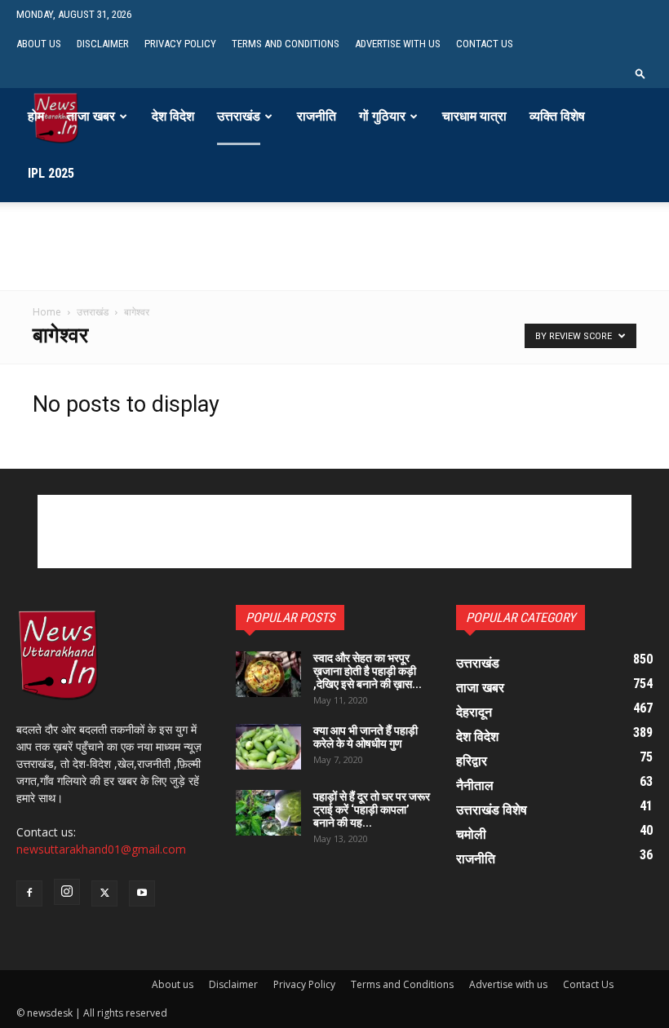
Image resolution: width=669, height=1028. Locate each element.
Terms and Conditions (285, 44)
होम (36, 116)
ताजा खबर (91, 116)
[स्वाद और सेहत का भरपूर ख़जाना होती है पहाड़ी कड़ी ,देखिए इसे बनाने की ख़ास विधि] (268, 674)
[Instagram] (67, 892)
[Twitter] (104, 893)
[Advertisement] (334, 265)
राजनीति (316, 116)
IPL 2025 (51, 173)
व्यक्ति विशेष (557, 116)
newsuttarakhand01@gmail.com (101, 849)
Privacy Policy (180, 44)
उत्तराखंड (238, 116)
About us (38, 44)
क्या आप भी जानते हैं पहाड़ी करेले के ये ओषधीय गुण (365, 737)
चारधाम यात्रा (474, 116)
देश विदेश (173, 116)
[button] (640, 73)
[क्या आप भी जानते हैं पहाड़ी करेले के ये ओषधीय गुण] (268, 747)
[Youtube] (142, 893)
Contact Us (484, 44)
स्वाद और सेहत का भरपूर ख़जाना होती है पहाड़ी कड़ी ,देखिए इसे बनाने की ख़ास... (367, 670)
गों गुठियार (382, 116)
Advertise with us (398, 44)
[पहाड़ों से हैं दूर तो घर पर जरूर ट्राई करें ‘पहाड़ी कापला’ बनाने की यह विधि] (268, 813)
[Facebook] (29, 893)
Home (47, 312)
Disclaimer (103, 44)
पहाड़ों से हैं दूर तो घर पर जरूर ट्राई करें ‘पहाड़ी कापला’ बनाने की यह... (371, 809)
